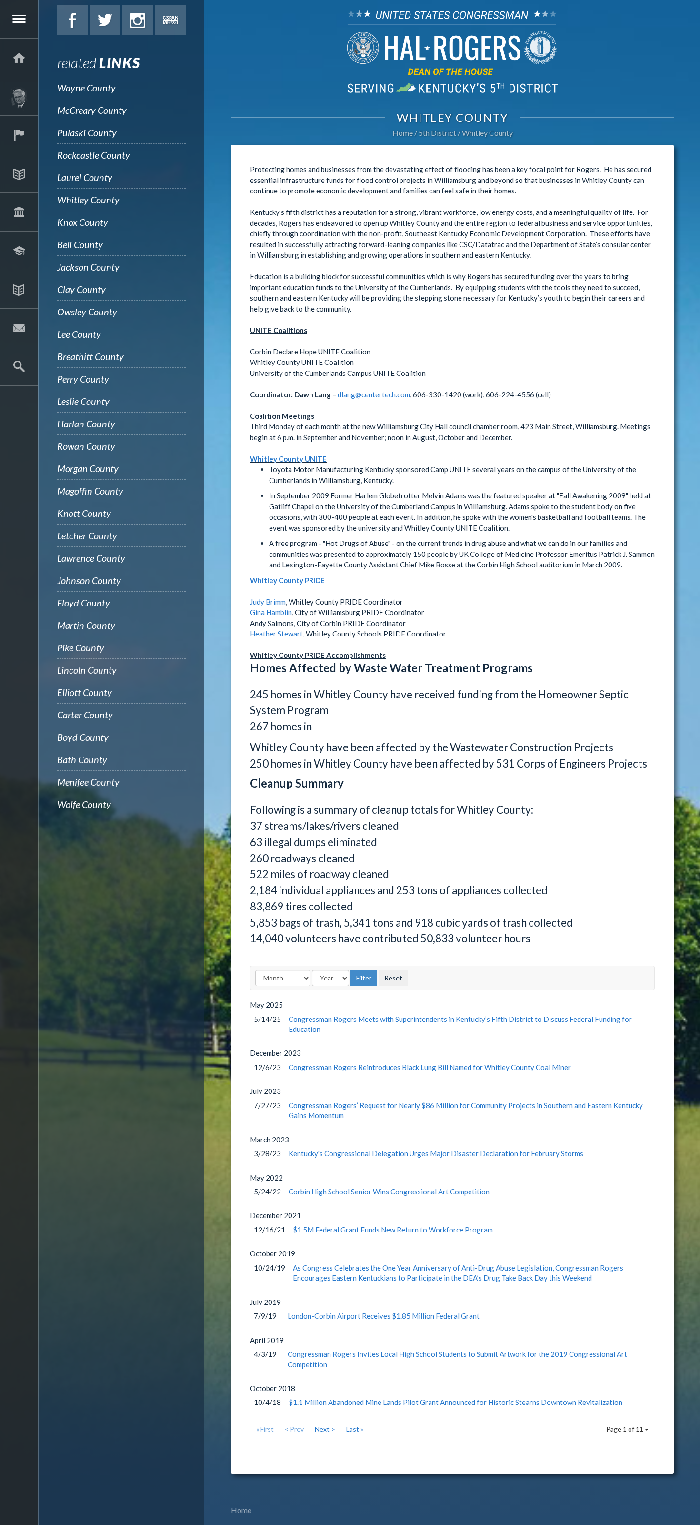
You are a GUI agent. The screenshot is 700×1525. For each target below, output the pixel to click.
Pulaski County (87, 132)
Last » (354, 1429)
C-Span (170, 20)
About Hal (19, 96)
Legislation (19, 212)
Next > (325, 1429)
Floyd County (83, 602)
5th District (437, 132)
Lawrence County (91, 558)
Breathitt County (90, 356)
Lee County (79, 334)
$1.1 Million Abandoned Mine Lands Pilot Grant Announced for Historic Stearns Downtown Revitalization (455, 1402)
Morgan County (88, 468)
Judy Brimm (268, 601)
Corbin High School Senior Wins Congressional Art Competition (389, 1191)
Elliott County (84, 692)
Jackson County (88, 267)
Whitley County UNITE (288, 458)
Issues (19, 173)
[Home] (19, 58)
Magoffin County (90, 490)
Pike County (80, 647)
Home (402, 132)
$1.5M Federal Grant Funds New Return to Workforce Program (393, 1229)
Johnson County (89, 580)
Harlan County (86, 423)
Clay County (81, 289)
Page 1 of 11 (625, 1429)
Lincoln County (87, 670)
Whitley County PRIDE (287, 580)
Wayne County (86, 87)
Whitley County (88, 199)
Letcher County (87, 535)
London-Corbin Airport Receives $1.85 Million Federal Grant (384, 1316)
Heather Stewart (276, 633)
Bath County (82, 759)
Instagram (137, 20)
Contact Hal (19, 328)
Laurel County (84, 177)
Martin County (86, 625)
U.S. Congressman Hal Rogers (452, 51)
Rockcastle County (93, 155)
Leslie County (83, 401)
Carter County (85, 714)
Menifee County (88, 782)
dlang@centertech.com (374, 394)
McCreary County (92, 110)
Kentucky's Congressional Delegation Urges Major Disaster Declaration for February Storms (436, 1153)
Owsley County (87, 311)
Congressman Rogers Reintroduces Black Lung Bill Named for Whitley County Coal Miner (430, 1067)
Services (19, 135)
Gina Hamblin (271, 612)
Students (19, 251)
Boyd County (83, 737)
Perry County (83, 378)
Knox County (82, 222)
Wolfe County (84, 804)
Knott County (84, 513)
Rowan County (86, 446)
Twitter (105, 20)
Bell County (80, 244)
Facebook (72, 20)
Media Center (19, 289)
